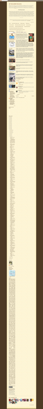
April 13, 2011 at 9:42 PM (21, 88)
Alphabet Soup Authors (12, 288)
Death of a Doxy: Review (12, 159)
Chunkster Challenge (13, 306)
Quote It (14, 351)
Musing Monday (10, 339)
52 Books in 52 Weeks (12, 283)
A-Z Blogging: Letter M (12, 198)
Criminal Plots (13, 310)
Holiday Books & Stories (27, 26)
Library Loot (13, 329)
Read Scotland (11, 353)
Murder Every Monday (13, 338)
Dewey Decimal (12, 312)
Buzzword (11, 301)
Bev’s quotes (21, 17)
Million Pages (10, 334)
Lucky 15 (13, 331)
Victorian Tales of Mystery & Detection (12, 160)
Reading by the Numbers (12, 356)
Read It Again (11, 352)
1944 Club (9, 281)
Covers (14, 309)
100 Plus (12, 278)
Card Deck (11, 302)
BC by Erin (10, 292)
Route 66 (13, 359)
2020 (10, 121)
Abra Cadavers (10, 285)
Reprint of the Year (13, 358)
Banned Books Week (12, 291)
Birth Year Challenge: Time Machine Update (12, 139)
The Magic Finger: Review (12, 191)
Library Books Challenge (12, 328)
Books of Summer (10, 299)
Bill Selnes (20, 86)
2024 (10, 118)
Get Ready (12, 321)
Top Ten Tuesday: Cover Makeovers (12, 238)
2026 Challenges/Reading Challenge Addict (20, 24)
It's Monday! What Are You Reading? (12, 164)
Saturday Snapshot (12, 250)
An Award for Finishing (12, 141)
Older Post (33, 95)
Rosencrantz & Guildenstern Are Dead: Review (12, 189)
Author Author (10, 290)
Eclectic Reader (13, 314)
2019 (10, 122)
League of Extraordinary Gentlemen (12, 327)
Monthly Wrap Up (11, 337)
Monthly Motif (13, 336)
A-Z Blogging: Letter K (12, 208)
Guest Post (14, 322)
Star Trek (14, 364)
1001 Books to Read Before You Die (19, 26)
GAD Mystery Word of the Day (12, 320)
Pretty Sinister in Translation (12, 101)
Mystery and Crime (11, 340)
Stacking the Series (11, 364)
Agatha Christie (12, 286)
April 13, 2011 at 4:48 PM (21, 84)
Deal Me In (11, 311)
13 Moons (11, 280)
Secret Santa (12, 361)
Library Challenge (10, 329)
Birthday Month (10, 293)
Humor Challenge (13, 324)
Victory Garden (10, 373)
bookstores (12, 300)
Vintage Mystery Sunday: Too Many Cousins (12, 247)
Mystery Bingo (13, 341)
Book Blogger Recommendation (12, 296)
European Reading (12, 315)
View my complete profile (11, 266)
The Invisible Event (12, 91)
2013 (10, 127)
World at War (12, 383)
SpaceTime (10, 363)
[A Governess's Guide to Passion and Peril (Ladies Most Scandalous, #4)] (33, 400)
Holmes (9, 323)
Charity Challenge (13, 304)
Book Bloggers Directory (12, 225)
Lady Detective (14, 326)
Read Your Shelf (12, 354)
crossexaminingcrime (12, 95)
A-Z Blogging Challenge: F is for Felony (12, 230)
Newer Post (17, 95)
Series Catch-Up (12, 362)
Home (10, 23)
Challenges (10, 304)
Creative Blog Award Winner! (12, 214)
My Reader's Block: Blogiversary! (12, 154)
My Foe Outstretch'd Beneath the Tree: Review (12, 193)
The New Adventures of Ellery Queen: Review (12, 197)
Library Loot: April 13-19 (12, 202)
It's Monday (10, 325)
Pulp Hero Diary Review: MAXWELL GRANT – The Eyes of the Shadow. (12, 104)
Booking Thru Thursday (12, 298)
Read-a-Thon (11, 355)
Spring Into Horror (13, 363)
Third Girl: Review (12, 183)
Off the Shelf (13, 345)
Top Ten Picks (12, 370)
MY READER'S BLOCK (15, 4)
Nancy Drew (12, 343)
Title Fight (12, 369)
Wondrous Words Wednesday (11, 156)
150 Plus (14, 280)
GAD (13, 320)
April (10, 136)
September (11, 132)
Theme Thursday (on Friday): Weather (12, 174)
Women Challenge (11, 382)
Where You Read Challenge (13, 380)
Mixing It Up (13, 334)
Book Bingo (13, 295)
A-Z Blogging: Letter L (12, 203)
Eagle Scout (11, 314)
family (12, 316)
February (11, 257)
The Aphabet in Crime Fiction (19, 34)
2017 (10, 124)
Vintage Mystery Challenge (12, 374)
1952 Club (11, 281)
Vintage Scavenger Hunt (12, 376)
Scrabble (10, 361)
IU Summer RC (13, 325)
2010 (10, 259)
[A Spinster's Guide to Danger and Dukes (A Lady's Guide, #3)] (10, 403)
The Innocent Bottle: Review (12, 205)
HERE (10, 276)
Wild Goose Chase (10, 381)
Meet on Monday (11, 333)
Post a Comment (18, 94)
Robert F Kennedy (10, 359)
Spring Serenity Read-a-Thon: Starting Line (12, 166)
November (11, 130)
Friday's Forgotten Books (11, 320)
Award (12, 290)
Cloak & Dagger (13, 307)
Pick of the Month (12, 349)
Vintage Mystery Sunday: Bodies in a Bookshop (12, 220)
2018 (10, 123)
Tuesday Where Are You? (13, 372)
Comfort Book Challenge (11, 309)
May (10, 135)
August (11, 133)
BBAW (14, 291)
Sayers (14, 360)
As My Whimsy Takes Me (12, 289)
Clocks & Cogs (10, 308)
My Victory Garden (11, 24)
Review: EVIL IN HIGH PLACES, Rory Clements (12, 99)
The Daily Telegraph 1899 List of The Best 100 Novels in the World (17, 29)
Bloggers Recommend (11, 294)
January (11, 258)
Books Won (10, 300)
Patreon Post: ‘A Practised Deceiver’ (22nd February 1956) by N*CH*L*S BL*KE (12, 97)
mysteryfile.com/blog (12, 102)
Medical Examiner (12, 332)
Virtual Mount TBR (12, 377)
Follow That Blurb (12, 318)
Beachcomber (13, 292)
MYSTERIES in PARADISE (11, 98)
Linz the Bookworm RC (12, 330)
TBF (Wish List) (27, 23)
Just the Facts (10, 326)
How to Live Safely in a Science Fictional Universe (12, 222)
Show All (14, 105)
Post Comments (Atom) (21, 97)
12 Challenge (13, 279)
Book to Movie (12, 297)
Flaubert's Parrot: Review (12, 168)
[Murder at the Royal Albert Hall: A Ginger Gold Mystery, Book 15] (12, 403)
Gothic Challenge (10, 322)
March (11, 256)
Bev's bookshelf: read (13, 397)
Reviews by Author (11, 26)
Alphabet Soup (13, 287)
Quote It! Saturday (12, 249)
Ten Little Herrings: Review (12, 233)
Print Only (12, 351)
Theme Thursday (11, 150)
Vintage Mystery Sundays (12, 374)
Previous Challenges (28, 24)
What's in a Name (11, 378)
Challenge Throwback (12, 303)
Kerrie (19, 90)
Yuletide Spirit (10, 384)
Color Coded (13, 308)
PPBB (11, 350)
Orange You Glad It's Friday (11, 346)
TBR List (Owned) (22, 23)
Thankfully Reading (12, 368)
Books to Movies (13, 299)
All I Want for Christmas (12, 286)
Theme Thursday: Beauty (12, 231)
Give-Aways (14, 321)
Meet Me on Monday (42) (12, 219)
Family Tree (14, 316)
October (11, 131)
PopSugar (10, 350)
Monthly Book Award (11, 335)
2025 (10, 117)
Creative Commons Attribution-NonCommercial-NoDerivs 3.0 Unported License (12, 389)
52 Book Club (12, 282)
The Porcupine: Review (12, 176)
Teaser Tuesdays (11, 161)
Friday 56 (11, 171)
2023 (10, 119)
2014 (10, 126)
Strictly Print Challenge (11, 365)
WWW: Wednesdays (12, 206)
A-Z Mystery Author (12, 284)
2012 (10, 128)
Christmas (10, 305)
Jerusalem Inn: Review (12, 248)
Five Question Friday (11, 317)
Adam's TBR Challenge (12, 286)
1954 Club (13, 281)
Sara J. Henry (28, 20)
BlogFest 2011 (14, 293)
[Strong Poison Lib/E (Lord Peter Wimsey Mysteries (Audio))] (20, 400)
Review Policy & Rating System (15, 23)
